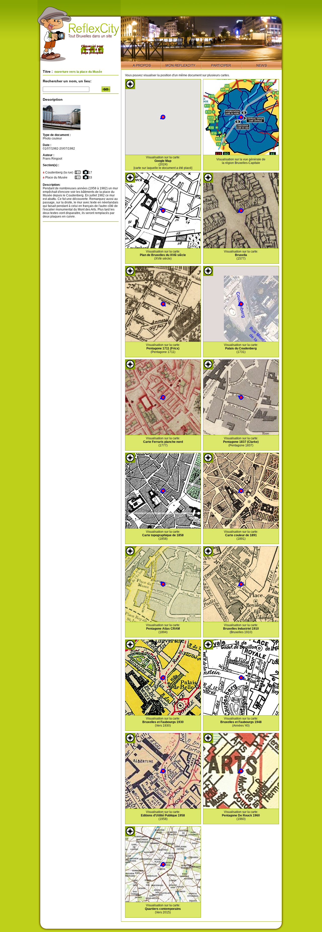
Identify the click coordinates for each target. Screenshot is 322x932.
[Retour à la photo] (61, 129)
